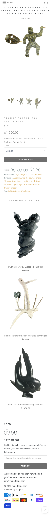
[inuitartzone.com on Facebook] (7, 432)
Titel (6, 145)
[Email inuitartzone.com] (14, 432)
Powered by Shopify (13, 489)
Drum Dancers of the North (23, 181)
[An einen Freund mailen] (37, 170)
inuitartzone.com (19, 486)
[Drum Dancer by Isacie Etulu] (25, 41)
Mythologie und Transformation (29, 174)
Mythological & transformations (26, 184)
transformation (10, 188)
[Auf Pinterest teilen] (25, 170)
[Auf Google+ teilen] (31, 170)
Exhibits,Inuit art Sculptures (19, 191)
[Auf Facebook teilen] (19, 170)
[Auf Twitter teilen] (12, 170)
